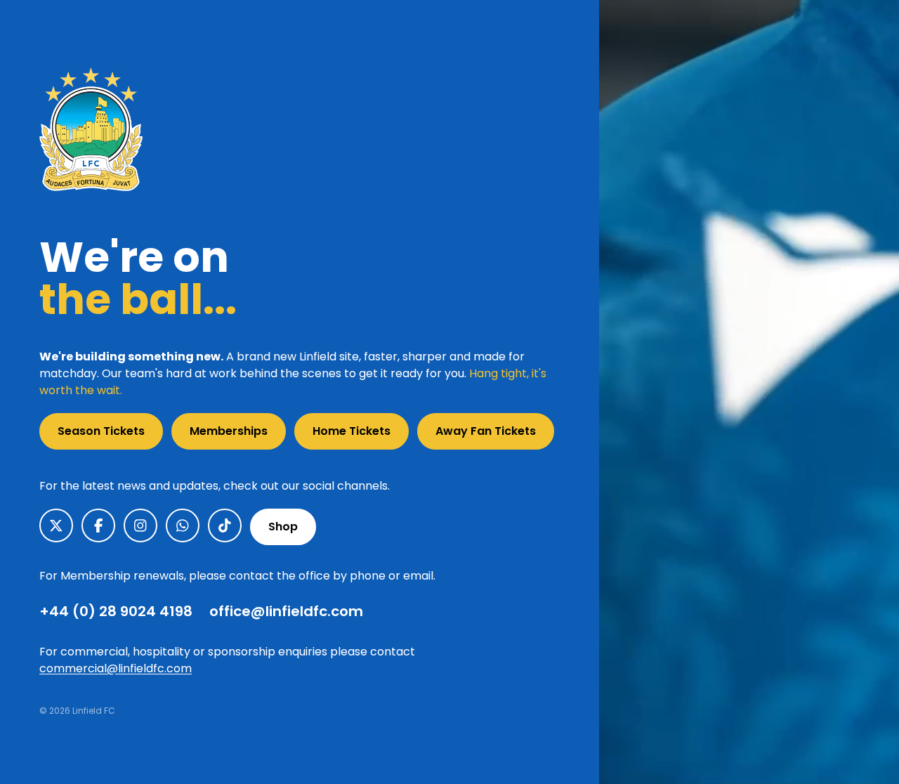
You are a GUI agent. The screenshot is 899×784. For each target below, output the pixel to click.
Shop (283, 526)
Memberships (229, 431)
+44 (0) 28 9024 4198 (115, 611)
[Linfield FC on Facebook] (98, 525)
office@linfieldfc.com (286, 611)
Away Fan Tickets (485, 431)
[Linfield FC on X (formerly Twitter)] (56, 525)
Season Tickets (101, 431)
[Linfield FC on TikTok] (225, 525)
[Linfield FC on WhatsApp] (182, 525)
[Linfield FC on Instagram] (140, 525)
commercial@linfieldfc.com (115, 668)
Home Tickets (352, 431)
